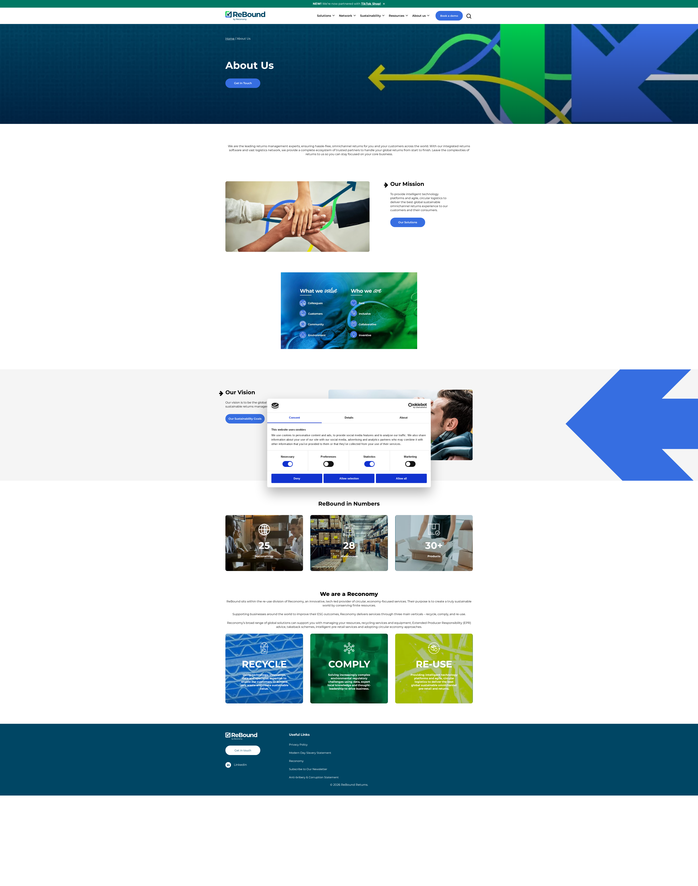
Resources (396, 15)
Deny (297, 478)
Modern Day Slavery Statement (310, 752)
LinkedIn (240, 764)
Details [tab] (349, 417)
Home (229, 38)
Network (345, 15)
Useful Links (299, 735)
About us (419, 15)
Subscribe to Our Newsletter (308, 769)
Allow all (401, 478)
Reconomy (296, 761)
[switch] (328, 464)
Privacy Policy (298, 744)
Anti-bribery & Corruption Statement (314, 777)
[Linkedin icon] (228, 765)
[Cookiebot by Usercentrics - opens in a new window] (411, 405)
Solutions (324, 15)
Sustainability (370, 15)
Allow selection (349, 478)
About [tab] (404, 417)
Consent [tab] (294, 417)
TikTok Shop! (371, 3)
